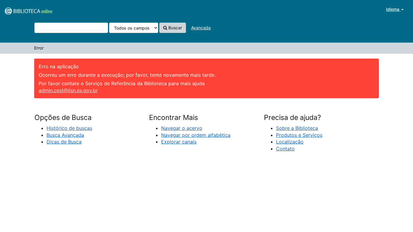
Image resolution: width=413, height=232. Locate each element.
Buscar (174, 27)
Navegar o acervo (181, 128)
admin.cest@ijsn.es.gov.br (68, 90)
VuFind (19, 9)
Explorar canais (179, 142)
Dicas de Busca (64, 142)
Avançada (201, 27)
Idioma (393, 9)
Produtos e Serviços (299, 135)
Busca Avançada (65, 135)
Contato (285, 149)
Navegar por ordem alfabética (195, 135)
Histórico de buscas (69, 128)
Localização (290, 142)
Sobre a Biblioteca (297, 128)
